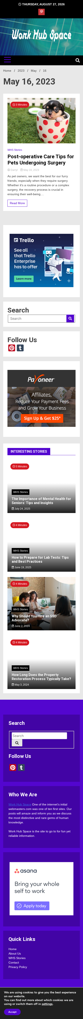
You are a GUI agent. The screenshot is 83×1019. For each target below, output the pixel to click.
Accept (12, 1012)
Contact (14, 962)
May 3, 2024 (21, 684)
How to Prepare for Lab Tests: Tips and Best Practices (40, 559)
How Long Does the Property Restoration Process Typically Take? (41, 677)
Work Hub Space (20, 804)
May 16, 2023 (31, 170)
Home (13, 949)
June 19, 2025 (22, 567)
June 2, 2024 (22, 626)
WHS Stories (14, 149)
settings (47, 1004)
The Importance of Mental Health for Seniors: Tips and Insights (41, 501)
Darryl (14, 170)
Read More (17, 203)
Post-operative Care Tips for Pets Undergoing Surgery (40, 160)
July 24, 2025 (22, 508)
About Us (15, 953)
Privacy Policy (18, 967)
